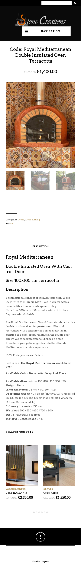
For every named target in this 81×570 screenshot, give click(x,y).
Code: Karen (50, 492)
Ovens (21, 219)
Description (40, 246)
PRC (12, 223)
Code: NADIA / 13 (16, 492)
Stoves (48, 489)
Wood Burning (32, 219)
